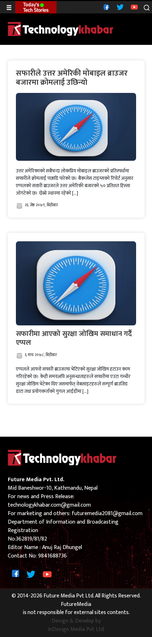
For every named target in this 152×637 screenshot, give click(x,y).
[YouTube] (133, 7)
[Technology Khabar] (61, 29)
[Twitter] (119, 7)
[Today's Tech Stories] (35, 7)
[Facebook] (105, 7)
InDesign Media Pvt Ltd (76, 629)
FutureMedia (76, 604)
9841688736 (52, 556)
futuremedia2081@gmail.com (107, 513)
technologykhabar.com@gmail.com (49, 505)
